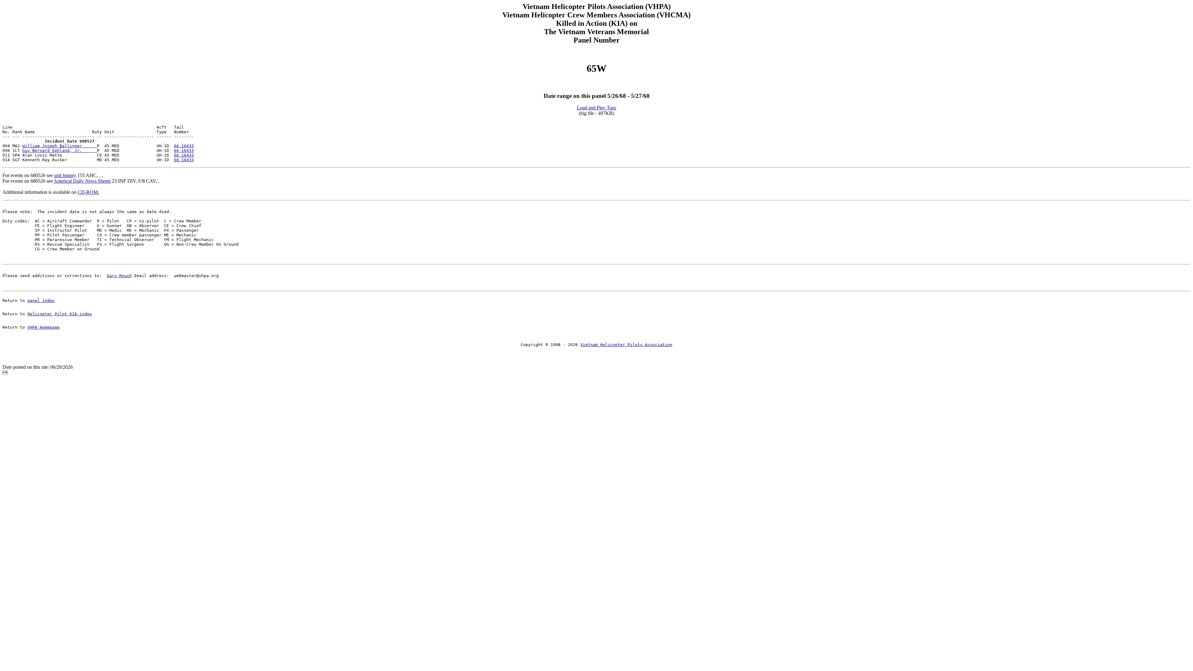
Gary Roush (119, 275)
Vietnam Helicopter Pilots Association (626, 344)
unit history (65, 175)
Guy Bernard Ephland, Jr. (59, 150)
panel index (41, 300)
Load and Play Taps (596, 107)
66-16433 (184, 146)
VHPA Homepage (43, 327)
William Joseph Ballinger (59, 146)
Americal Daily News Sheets (82, 181)
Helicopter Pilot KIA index (59, 314)
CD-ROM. (88, 192)
